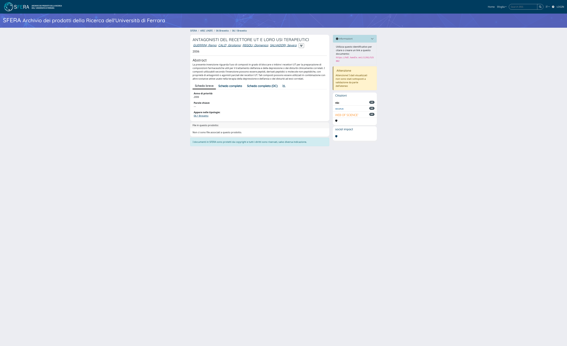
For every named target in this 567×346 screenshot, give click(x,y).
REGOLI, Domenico (255, 45)
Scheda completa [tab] (230, 86)
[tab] (284, 86)
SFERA (193, 30)
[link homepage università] (33, 7)
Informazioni (345, 38)
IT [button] (547, 6)
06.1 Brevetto (239, 30)
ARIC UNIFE (206, 30)
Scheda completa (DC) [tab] (262, 86)
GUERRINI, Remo (204, 45)
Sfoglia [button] (501, 6)
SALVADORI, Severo (283, 45)
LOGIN (560, 6)
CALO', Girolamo (229, 45)
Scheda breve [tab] (204, 86)
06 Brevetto (222, 30)
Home (491, 6)
